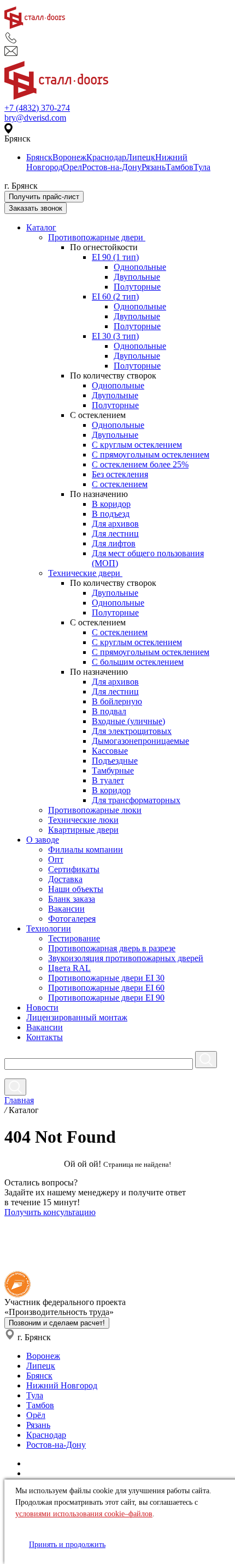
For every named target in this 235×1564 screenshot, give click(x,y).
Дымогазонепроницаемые (140, 741)
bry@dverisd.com (35, 117)
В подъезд (111, 513)
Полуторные (137, 286)
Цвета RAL (69, 968)
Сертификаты (73, 869)
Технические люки (83, 820)
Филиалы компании (85, 849)
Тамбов (179, 167)
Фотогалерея (72, 918)
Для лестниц (115, 533)
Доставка (65, 879)
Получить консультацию (50, 1212)
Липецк (140, 157)
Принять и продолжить (67, 1544)
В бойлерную (117, 701)
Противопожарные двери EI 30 (106, 978)
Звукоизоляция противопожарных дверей (125, 958)
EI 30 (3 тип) (115, 336)
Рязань (154, 167)
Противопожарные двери (96, 237)
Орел (72, 167)
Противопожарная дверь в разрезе (111, 948)
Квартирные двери (83, 829)
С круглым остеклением (137, 444)
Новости (42, 1007)
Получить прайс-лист (44, 197)
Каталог (41, 227)
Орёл (35, 1415)
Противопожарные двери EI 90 (106, 997)
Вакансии (66, 908)
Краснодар (106, 157)
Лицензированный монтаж (76, 1017)
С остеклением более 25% (140, 464)
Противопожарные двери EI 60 (106, 987)
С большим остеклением (138, 662)
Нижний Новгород (61, 1385)
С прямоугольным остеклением (150, 454)
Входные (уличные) (128, 721)
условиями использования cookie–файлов (83, 1514)
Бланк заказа (71, 899)
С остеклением (120, 484)
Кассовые (110, 750)
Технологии (48, 928)
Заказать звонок (35, 208)
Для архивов (115, 523)
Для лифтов (114, 543)
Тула (201, 167)
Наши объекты (75, 889)
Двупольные (137, 276)
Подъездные (115, 760)
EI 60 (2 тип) (115, 296)
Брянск (39, 157)
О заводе (42, 839)
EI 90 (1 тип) (115, 257)
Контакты (44, 1037)
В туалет (108, 780)
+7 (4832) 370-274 (37, 107)
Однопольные (140, 267)
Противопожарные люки (95, 810)
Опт (55, 859)
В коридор (111, 504)
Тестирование (74, 938)
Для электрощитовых (132, 731)
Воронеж (69, 157)
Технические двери (85, 573)
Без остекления (120, 474)
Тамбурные (113, 770)
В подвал (109, 711)
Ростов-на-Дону (112, 167)
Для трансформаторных (136, 800)
